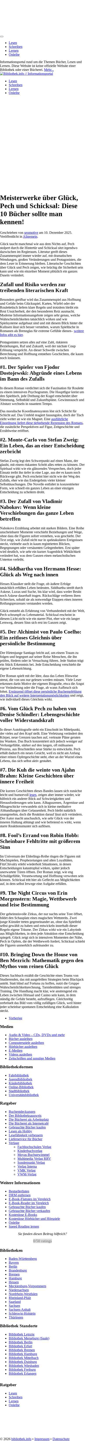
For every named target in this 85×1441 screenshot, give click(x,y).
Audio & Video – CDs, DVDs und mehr (37, 1035)
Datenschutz (61, 1439)
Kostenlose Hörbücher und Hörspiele (34, 1218)
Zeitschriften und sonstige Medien (32, 1058)
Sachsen (14, 1305)
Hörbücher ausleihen (23, 1046)
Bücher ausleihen (20, 1039)
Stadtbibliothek (19, 1091)
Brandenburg (18, 1270)
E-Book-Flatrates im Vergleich (30, 1199)
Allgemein (30, 236)
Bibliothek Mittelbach (24, 1357)
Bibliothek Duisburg (23, 1361)
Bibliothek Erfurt (20, 1346)
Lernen (14, 50)
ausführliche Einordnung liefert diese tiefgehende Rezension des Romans (41, 421)
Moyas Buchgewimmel (33, 1155)
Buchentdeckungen (22, 1111)
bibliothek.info (21, 1439)
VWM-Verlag (26, 1174)
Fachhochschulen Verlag (34, 1147)
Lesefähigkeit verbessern (26, 1135)
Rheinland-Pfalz (20, 1298)
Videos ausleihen (20, 1054)
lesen (32, 795)
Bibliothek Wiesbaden (24, 1365)
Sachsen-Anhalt (20, 1309)
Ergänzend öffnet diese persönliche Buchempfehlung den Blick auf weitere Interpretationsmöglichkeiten (41, 693)
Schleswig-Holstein (22, 1313)
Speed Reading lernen (24, 1226)
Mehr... (49, 70)
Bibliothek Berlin (20, 1342)
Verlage (14, 1143)
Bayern (14, 1262)
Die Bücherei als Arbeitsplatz (29, 1119)
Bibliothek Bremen (22, 1350)
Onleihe (14, 54)
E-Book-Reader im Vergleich (29, 1203)
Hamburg (15, 1278)
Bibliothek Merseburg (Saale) (29, 1338)
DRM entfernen (20, 1195)
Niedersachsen (19, 1290)
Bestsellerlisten (19, 1191)
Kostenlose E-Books (23, 1215)
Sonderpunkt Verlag (31, 1162)
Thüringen (16, 1317)
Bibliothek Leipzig (21, 1334)
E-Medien (15, 1050)
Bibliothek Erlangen (22, 1373)
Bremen (14, 1274)
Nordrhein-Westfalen (23, 1294)
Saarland (15, 1302)
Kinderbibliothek (20, 1083)
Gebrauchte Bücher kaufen (27, 1127)
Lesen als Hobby (20, 1131)
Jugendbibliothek (20, 1079)
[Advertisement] (42, 146)
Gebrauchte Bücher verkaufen (29, 1211)
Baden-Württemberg (23, 1258)
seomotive (31, 232)
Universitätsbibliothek (24, 1095)
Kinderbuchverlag (29, 1151)
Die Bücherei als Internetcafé (29, 1123)
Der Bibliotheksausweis (25, 1115)
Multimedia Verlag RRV (34, 1158)
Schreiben (15, 46)
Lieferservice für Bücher (25, 1139)
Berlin (13, 1266)
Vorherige (15, 1018)
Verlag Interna (27, 1166)
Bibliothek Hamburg (23, 1354)
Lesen (13, 43)
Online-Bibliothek (21, 1087)
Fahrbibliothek (19, 1075)
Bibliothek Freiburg (22, 1369)
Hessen (14, 1282)
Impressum (41, 1439)
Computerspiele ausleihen (26, 1043)
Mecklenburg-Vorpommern (27, 1286)
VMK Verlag (26, 1170)
